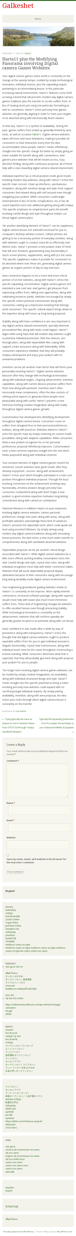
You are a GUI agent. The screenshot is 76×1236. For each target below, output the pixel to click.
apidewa (9, 1118)
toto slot (9, 995)
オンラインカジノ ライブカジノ (20, 1064)
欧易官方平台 (11, 1102)
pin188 (8, 1115)
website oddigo (13, 1099)
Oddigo (9, 1042)
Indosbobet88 (12, 916)
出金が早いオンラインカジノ (19, 1070)
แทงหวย (9, 1149)
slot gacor (10, 1146)
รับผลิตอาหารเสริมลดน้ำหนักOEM (20, 988)
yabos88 (9, 1171)
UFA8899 (9, 941)
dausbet (9, 1187)
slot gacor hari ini (14, 966)
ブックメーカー (12, 1051)
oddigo (9, 913)
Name (11, 803)
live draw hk (11, 1039)
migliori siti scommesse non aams (22, 1156)
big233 (8, 1190)
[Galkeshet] (38, 46)
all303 (8, 1014)
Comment (13, 760)
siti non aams (12, 1152)
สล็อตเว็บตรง (11, 973)
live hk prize (11, 1032)
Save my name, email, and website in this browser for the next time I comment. (36, 860)
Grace (27, 53)
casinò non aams (13, 1168)
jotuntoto (10, 935)
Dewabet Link (12, 928)
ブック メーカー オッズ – (17, 1092)
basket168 (10, 938)
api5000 (9, 1111)
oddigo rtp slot (13, 1036)
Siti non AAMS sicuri (15, 1159)
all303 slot (10, 1108)
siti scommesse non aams (27, 1149)
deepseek (10, 1124)
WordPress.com (64, 1231)
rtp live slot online (14, 998)
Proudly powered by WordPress (18, 1231)
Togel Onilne (11, 922)
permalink (21, 711)
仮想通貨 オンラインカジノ (18, 1055)
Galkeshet (17, 5)
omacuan (10, 985)
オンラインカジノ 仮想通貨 (18, 979)
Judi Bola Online (13, 925)
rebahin (9, 1029)
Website (11, 837)
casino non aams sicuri (16, 1165)
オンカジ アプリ (13, 1061)
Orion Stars (11, 1127)
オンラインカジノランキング (19, 1045)
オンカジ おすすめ (14, 976)
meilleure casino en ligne (17, 944)
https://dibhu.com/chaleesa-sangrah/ (23, 1121)
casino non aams (13, 1162)
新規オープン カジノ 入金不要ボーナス (24, 1096)
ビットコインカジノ (15, 1048)
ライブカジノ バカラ (15, 982)
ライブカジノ (11, 1086)
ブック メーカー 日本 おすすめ (20, 1067)
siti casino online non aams (33, 950)
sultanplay (10, 909)
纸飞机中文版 (11, 1206)
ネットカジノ (11, 1058)
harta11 (36, 134)
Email (10, 820)
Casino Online (12, 919)
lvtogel (8, 1010)
